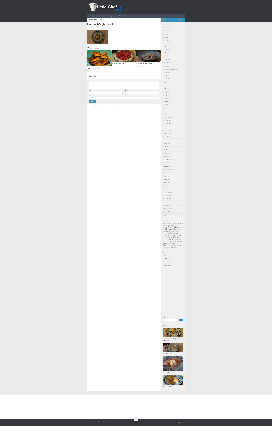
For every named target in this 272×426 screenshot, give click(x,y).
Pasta (166, 53)
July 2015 (166, 176)
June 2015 (166, 179)
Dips (166, 30)
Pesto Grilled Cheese (168, 354)
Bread (166, 101)
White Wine (169, 247)
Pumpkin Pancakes (167, 386)
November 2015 (167, 163)
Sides (165, 98)
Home (90, 16)
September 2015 (168, 169)
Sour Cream (165, 243)
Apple (164, 223)
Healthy (166, 92)
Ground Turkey (175, 233)
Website (90, 95)
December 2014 (167, 198)
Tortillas (177, 245)
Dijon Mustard (177, 231)
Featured (166, 66)
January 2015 (167, 195)
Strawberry (173, 243)
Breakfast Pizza (167, 373)
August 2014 (167, 211)
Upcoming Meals (111, 16)
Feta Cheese (169, 233)
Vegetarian (167, 62)
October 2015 (167, 166)
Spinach (169, 243)
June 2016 (166, 140)
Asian (166, 72)
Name (90, 90)
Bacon (170, 223)
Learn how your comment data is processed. (116, 106)
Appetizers (166, 27)
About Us (96, 16)
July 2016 (166, 136)
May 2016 (166, 143)
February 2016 (167, 153)
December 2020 (167, 120)
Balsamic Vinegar (175, 223)
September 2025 (168, 117)
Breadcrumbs (165, 225)
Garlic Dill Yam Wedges (93, 68)
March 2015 (166, 189)
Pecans (180, 239)
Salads (166, 104)
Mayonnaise (168, 237)
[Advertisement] (173, 291)
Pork (166, 56)
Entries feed (167, 258)
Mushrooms (171, 239)
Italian (166, 75)
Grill (165, 82)
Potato (174, 241)
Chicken (167, 49)
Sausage (181, 241)
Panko (176, 239)
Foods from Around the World (170, 69)
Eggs (165, 233)
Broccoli (169, 225)
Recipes (102, 16)
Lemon (164, 237)
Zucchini (174, 247)
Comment (91, 80)
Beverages (166, 34)
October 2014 (167, 205)
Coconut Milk (165, 231)
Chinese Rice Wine (171, 229)
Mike (90, 28)
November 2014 (167, 202)
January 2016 (167, 156)
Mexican (167, 78)
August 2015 (167, 172)
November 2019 (167, 127)
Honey (180, 235)
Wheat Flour (165, 247)
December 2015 (167, 159)
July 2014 (166, 215)
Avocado (166, 223)
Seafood (167, 59)
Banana (179, 223)
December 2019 (167, 123)
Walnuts (180, 245)
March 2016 (166, 150)
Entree (165, 44)
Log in (165, 255)
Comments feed (167, 262)
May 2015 (166, 182)
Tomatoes (166, 245)
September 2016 (168, 130)
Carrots (172, 225)
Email (126, 90)
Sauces (165, 95)
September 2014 (168, 208)
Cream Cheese (172, 231)
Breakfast (166, 37)
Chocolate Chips (177, 229)
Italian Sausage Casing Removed (144, 63)
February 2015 (167, 192)
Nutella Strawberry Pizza (118, 63)
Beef (166, 46)
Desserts (166, 40)
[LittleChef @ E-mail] (179, 20)
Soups (165, 108)
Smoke (166, 88)
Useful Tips (119, 16)
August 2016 (167, 133)
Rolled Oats (177, 241)
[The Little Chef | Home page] (105, 7)
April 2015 (166, 185)
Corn (169, 231)
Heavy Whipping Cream (171, 235)
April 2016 (166, 146)
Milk (172, 237)
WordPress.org (167, 265)
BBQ (166, 85)
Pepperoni (165, 241)
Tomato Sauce (173, 245)
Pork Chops (169, 241)
